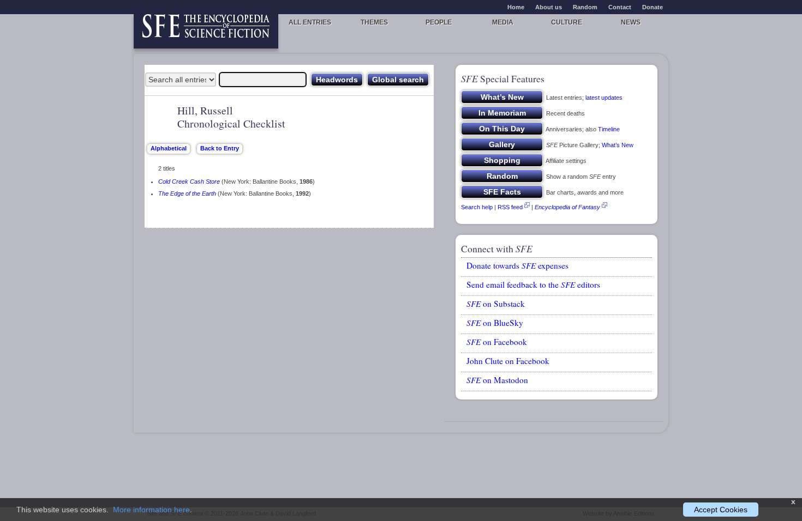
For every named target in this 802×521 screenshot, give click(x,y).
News (631, 22)
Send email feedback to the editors (533, 284)
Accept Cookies (720, 509)
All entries (310, 22)
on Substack (495, 303)
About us (548, 7)
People (439, 22)
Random (585, 7)
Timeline (609, 129)
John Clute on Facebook (507, 360)
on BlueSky (494, 322)
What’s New (617, 145)
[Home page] (206, 31)
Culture (566, 22)
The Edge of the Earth (187, 193)
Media (502, 22)
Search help (477, 207)
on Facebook (496, 341)
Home (515, 7)
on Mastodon (497, 379)
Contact (619, 7)
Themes (374, 22)
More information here (151, 509)
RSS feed (510, 207)
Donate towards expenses (517, 265)
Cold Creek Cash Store (189, 181)
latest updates (604, 97)
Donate (652, 7)
